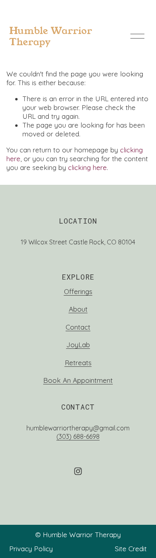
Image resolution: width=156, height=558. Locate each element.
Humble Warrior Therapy (50, 36)
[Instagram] (78, 471)
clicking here (87, 167)
